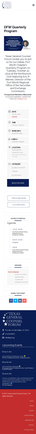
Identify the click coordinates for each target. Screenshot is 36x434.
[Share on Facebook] (11, 301)
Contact (31, 425)
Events (31, 410)
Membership (29, 420)
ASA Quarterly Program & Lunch (13, 356)
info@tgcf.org (22, 99)
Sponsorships (29, 415)
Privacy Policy (29, 430)
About (32, 406)
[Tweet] (16, 301)
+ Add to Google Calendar (18, 198)
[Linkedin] (20, 301)
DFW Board (17, 175)
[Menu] (33, 5)
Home (32, 401)
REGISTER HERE (17, 133)
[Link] (7, 5)
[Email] (24, 301)
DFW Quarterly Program (10, 366)
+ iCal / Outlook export (18, 205)
